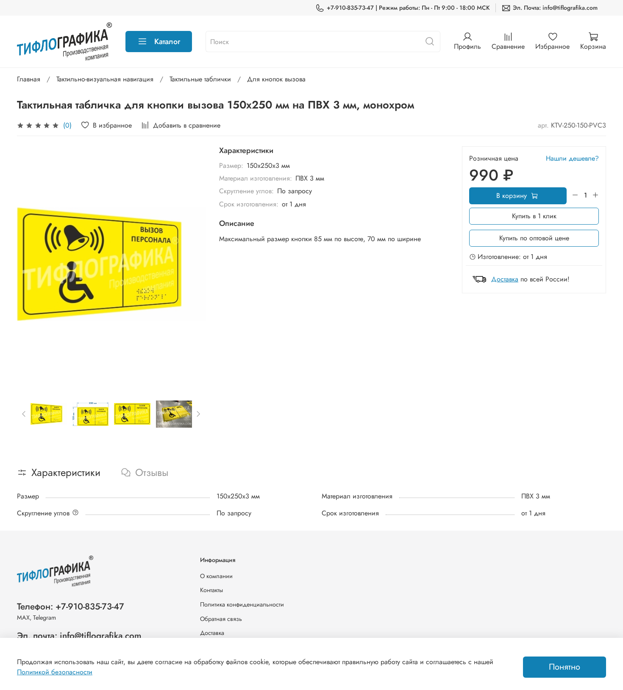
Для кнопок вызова (276, 79)
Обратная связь (221, 619)
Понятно (564, 667)
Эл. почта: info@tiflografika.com (79, 635)
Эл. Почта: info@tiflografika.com (555, 7)
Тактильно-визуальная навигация (104, 79)
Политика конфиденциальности (242, 604)
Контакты (211, 590)
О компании (216, 576)
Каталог (167, 41)
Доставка (504, 279)
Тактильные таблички (200, 79)
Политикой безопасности (54, 672)
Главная (28, 79)
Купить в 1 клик (534, 216)
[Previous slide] (30, 264)
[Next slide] (192, 264)
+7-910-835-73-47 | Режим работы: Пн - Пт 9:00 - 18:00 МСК (408, 7)
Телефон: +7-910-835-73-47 (70, 606)
